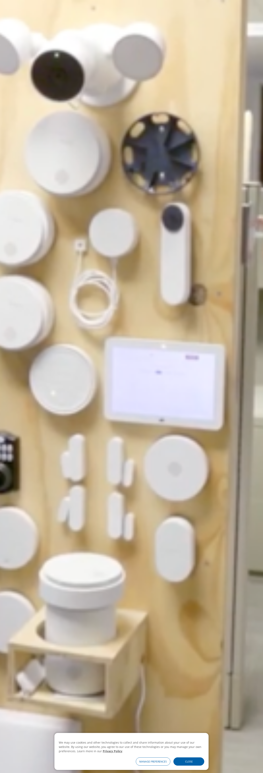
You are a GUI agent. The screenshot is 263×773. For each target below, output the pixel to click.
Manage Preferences (153, 761)
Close (189, 761)
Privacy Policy (112, 751)
